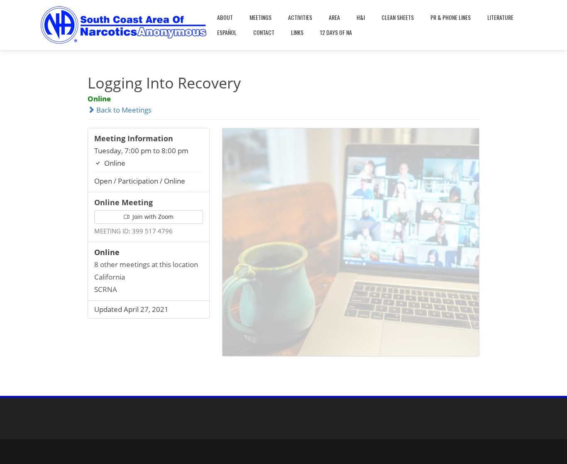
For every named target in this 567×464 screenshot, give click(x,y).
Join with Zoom (152, 217)
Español (227, 32)
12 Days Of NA (336, 32)
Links (297, 32)
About (225, 17)
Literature (500, 17)
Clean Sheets (397, 17)
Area (334, 17)
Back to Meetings (123, 110)
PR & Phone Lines (450, 17)
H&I (361, 17)
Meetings (260, 17)
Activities (300, 17)
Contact (263, 32)
